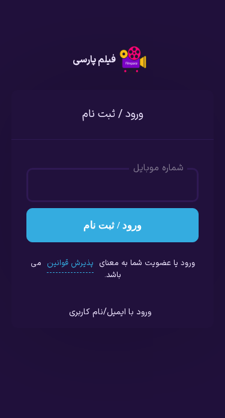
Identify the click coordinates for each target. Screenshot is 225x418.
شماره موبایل (158, 168)
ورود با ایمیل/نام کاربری (110, 312)
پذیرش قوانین (70, 263)
